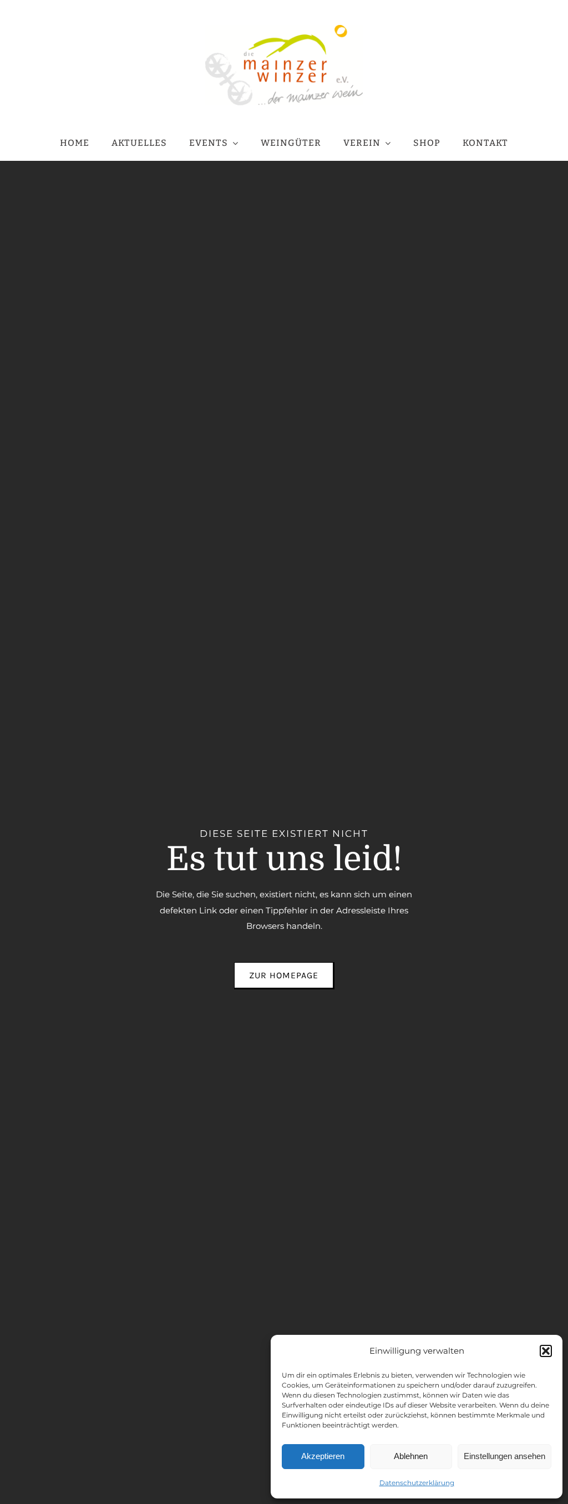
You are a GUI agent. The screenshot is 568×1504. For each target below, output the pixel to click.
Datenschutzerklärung (416, 1482)
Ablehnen (411, 1456)
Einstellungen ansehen (504, 1456)
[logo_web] (283, 29)
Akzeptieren (322, 1456)
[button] (545, 1350)
